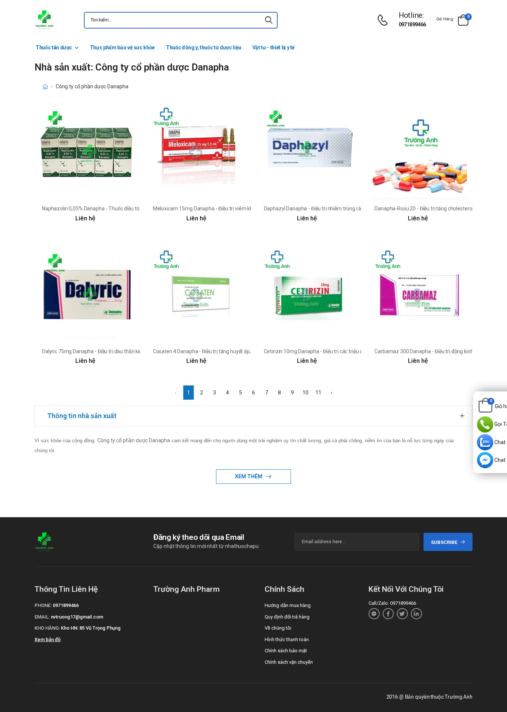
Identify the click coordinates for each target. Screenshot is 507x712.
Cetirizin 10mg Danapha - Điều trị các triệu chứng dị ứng (327, 351)
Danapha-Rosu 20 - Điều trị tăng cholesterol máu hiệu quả (439, 208)
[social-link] (374, 613)
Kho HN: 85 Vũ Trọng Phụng (91, 628)
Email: (42, 617)
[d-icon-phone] (384, 20)
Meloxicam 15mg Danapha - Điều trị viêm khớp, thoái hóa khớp (224, 208)
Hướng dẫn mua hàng (288, 605)
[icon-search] (269, 20)
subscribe (444, 542)
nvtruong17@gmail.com (77, 617)
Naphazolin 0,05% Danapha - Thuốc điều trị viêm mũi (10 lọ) (109, 208)
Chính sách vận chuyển (289, 662)
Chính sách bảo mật (286, 650)
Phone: (43, 605)
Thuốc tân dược (54, 47)
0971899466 (412, 24)
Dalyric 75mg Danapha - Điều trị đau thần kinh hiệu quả (103, 351)
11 (318, 393)
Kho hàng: (47, 628)
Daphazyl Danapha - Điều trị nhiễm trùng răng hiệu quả (325, 208)
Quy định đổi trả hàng (287, 617)
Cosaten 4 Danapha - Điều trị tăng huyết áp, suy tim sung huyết (224, 351)
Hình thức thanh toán (287, 639)
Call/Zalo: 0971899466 (392, 603)
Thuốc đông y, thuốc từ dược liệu (203, 47)
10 (305, 393)
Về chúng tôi (278, 628)
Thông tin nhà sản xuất (82, 416)
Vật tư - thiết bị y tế (273, 47)
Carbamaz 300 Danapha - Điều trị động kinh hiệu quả (434, 351)
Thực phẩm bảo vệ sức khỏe (122, 47)
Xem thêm (249, 476)
